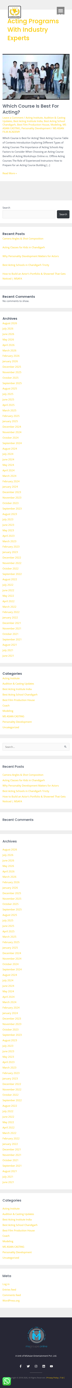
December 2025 (12, 366)
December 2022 (12, 557)
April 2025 (9, 405)
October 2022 (11, 568)
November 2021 (12, 628)
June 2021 (8, 655)
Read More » (10, 173)
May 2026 (8, 339)
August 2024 (10, 448)
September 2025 (12, 383)
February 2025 (11, 415)
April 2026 (9, 345)
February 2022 (11, 612)
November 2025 (12, 372)
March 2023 (9, 541)
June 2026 (8, 334)
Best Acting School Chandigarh (20, 694)
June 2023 (8, 524)
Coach (6, 705)
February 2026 (11, 355)
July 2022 (8, 584)
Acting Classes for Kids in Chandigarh (24, 247)
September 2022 (12, 574)
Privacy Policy (53, 1377)
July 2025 (8, 394)
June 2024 (8, 459)
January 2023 (10, 552)
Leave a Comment (13, 117)
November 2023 (12, 497)
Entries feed (9, 1289)
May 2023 (8, 530)
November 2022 (12, 563)
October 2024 (11, 437)
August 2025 (10, 388)
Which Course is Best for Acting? (31, 109)
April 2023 (9, 535)
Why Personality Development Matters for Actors (31, 256)
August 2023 (10, 514)
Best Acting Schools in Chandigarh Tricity (26, 265)
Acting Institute (34, 117)
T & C (62, 1377)
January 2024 (10, 486)
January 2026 (10, 361)
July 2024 (8, 454)
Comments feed (12, 1295)
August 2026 (10, 323)
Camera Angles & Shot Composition (23, 238)
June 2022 (8, 590)
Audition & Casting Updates (18, 683)
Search (6, 207)
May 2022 (8, 595)
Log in (6, 1284)
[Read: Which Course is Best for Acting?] (36, 76)
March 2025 (9, 410)
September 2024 (12, 443)
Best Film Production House (33, 124)
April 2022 (9, 601)
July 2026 (8, 328)
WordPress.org (11, 1300)
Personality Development (36, 128)
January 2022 (10, 617)
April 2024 (9, 470)
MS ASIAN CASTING (13, 716)
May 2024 (8, 464)
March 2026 (9, 350)
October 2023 (11, 503)
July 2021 (8, 650)
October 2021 (11, 634)
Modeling (56, 124)
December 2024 (12, 426)
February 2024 (11, 481)
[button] (61, 11)
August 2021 (10, 644)
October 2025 (11, 377)
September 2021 (12, 639)
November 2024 (12, 432)
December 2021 (12, 623)
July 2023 (8, 519)
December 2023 (12, 492)
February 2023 (11, 546)
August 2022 (10, 579)
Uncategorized (11, 727)
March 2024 (9, 475)
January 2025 (10, 421)
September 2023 (12, 508)
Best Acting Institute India (28, 121)
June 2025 (8, 399)
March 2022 (9, 606)
